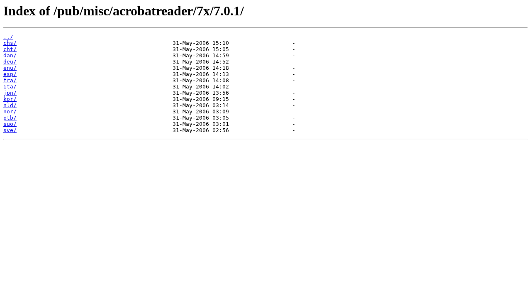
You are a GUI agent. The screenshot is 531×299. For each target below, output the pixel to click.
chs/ (10, 43)
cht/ (10, 49)
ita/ (10, 86)
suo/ (10, 124)
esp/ (10, 74)
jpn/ (10, 93)
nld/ (10, 105)
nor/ (10, 111)
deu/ (10, 62)
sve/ (10, 130)
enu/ (10, 68)
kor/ (10, 99)
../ (8, 37)
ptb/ (10, 118)
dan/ (10, 55)
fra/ (10, 80)
